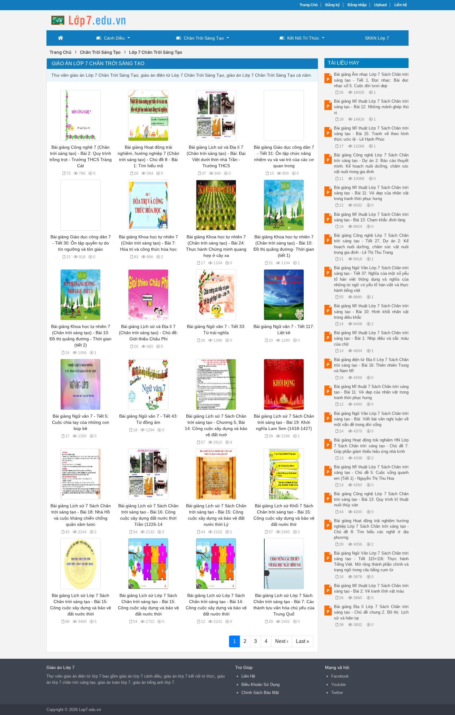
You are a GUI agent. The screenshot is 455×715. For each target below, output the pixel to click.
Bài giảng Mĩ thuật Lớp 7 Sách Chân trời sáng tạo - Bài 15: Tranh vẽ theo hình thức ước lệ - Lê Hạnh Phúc (371, 134)
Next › (281, 641)
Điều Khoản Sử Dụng (260, 684)
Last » (302, 641)
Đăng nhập (357, 5)
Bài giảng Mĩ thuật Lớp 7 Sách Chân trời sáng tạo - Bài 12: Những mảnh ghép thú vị (371, 107)
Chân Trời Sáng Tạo (204, 38)
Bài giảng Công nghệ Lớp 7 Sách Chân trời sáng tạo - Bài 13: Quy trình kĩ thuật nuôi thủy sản (371, 499)
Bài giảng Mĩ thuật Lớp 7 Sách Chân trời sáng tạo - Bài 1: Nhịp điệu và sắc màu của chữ (371, 338)
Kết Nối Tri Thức (303, 38)
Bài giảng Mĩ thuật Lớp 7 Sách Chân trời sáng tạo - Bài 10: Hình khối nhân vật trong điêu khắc (371, 311)
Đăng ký (332, 5)
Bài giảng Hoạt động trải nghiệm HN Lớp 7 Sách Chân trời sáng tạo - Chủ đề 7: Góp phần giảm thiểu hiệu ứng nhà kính (371, 445)
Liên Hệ (248, 676)
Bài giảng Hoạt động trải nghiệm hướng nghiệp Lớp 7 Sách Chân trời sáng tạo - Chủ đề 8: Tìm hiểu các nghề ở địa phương (371, 529)
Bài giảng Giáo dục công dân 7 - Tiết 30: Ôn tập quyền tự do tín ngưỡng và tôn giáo (80, 243)
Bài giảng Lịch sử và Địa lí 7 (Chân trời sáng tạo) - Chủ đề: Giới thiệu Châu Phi (148, 332)
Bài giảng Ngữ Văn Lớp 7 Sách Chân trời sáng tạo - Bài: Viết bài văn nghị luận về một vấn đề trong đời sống (371, 419)
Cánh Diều (114, 38)
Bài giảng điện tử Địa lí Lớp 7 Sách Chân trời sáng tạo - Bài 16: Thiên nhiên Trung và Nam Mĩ (371, 365)
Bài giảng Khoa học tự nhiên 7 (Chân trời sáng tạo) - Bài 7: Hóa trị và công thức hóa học (148, 243)
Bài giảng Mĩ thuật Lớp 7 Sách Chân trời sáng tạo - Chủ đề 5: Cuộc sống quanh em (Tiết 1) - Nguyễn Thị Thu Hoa (371, 472)
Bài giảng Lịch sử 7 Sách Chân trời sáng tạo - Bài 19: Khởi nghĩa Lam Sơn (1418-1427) (284, 422)
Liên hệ (400, 5)
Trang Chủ (309, 5)
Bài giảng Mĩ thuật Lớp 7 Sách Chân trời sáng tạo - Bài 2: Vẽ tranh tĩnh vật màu (371, 588)
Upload (380, 5)
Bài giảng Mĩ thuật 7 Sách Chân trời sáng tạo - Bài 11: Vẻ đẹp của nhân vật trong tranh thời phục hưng (371, 392)
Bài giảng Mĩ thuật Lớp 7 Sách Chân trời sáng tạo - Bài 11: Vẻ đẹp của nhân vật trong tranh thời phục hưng (371, 193)
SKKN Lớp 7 (377, 38)
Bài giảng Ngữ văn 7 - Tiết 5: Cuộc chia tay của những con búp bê (80, 422)
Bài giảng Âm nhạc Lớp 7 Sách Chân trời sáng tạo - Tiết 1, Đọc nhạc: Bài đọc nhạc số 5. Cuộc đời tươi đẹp (371, 80)
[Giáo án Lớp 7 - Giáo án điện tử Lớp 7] (95, 19)
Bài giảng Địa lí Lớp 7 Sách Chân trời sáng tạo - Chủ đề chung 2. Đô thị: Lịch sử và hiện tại (371, 612)
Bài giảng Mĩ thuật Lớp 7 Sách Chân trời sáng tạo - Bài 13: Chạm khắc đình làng (371, 217)
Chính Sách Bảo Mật (260, 692)
